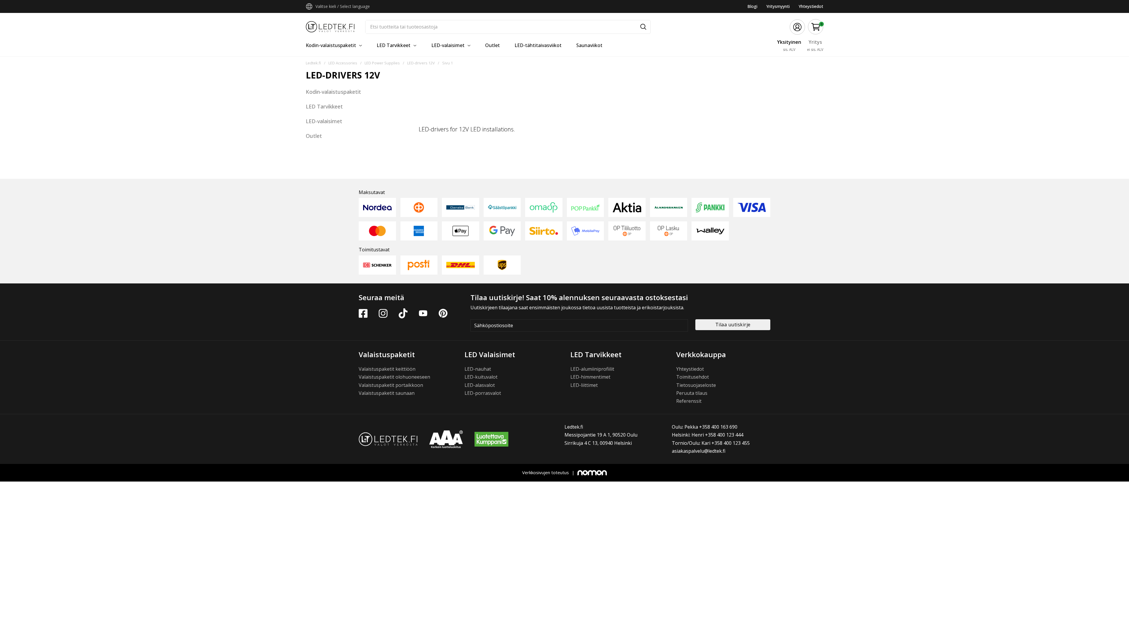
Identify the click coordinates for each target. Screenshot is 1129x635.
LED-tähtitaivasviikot (538, 45)
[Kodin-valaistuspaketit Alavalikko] (360, 45)
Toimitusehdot (692, 377)
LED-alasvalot (480, 385)
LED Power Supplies (382, 63)
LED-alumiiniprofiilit (592, 369)
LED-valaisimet (448, 45)
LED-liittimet (584, 385)
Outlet (492, 45)
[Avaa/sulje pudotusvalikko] (309, 6)
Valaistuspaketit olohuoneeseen (394, 377)
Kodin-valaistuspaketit (331, 45)
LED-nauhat (478, 369)
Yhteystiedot (811, 6)
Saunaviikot (589, 45)
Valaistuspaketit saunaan (387, 393)
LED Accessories (342, 63)
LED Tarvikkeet (393, 45)
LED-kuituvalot (481, 377)
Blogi (752, 6)
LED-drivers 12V (421, 63)
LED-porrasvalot (483, 393)
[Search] (643, 27)
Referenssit (689, 401)
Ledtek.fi (313, 63)
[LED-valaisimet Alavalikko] (468, 45)
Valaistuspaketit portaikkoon (391, 385)
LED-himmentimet (590, 377)
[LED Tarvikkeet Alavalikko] (414, 45)
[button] (816, 26)
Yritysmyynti (778, 6)
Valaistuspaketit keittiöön (387, 369)
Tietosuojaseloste (696, 385)
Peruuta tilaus (691, 393)
